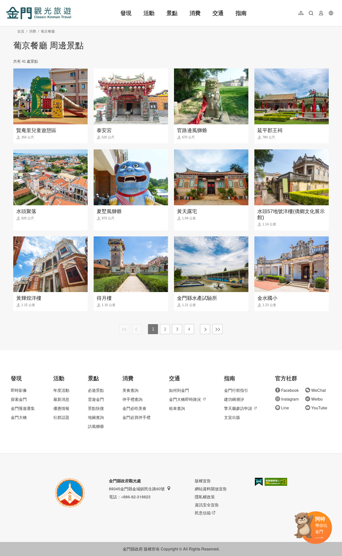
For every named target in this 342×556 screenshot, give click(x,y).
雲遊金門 (96, 399)
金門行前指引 (236, 390)
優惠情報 (61, 408)
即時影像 (19, 390)
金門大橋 (19, 417)
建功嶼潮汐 (234, 399)
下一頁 (205, 329)
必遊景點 (96, 390)
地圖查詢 (96, 417)
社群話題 (61, 417)
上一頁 (137, 329)
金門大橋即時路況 (185, 399)
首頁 (20, 31)
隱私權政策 (205, 497)
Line (285, 408)
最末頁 (218, 329)
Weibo (317, 399)
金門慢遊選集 (23, 408)
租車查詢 (177, 408)
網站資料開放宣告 (211, 489)
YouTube (319, 408)
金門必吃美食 (134, 408)
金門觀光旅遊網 (38, 13)
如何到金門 (179, 390)
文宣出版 (232, 417)
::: (7, 3)
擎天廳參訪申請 (238, 408)
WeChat (318, 390)
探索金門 (19, 399)
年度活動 (61, 390)
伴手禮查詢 (132, 399)
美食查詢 (130, 390)
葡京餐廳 (48, 31)
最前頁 (124, 329)
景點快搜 (96, 408)
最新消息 (61, 399)
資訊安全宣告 (207, 505)
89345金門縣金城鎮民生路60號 (137, 489)
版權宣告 (203, 481)
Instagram (290, 399)
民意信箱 (203, 513)
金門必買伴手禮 (136, 417)
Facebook (290, 390)
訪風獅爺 (96, 426)
